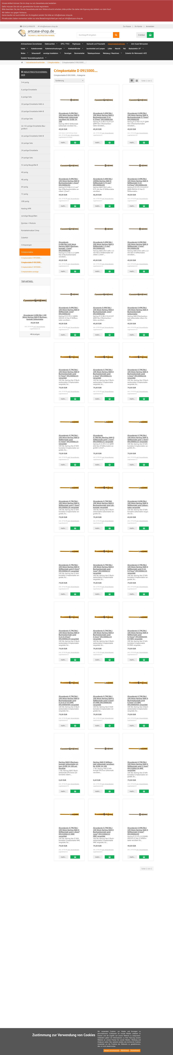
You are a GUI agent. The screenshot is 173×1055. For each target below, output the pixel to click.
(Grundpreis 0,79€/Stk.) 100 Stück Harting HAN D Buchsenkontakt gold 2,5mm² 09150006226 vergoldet (137, 373)
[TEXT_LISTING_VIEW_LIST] (131, 80)
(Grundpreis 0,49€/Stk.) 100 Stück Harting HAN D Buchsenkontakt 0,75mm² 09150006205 (138, 116)
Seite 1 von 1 (146, 80)
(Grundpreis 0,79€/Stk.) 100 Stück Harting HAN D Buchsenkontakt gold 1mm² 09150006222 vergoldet (103, 569)
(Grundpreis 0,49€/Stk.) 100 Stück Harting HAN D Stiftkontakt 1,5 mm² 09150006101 (103, 245)
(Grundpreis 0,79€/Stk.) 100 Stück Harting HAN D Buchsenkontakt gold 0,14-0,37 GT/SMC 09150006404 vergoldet (69, 700)
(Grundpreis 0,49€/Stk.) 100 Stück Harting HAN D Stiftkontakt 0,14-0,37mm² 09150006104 (137, 182)
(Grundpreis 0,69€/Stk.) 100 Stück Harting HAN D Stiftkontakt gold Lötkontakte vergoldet (137, 504)
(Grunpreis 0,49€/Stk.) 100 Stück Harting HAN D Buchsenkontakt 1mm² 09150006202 (103, 310)
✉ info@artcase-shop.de (48, 26)
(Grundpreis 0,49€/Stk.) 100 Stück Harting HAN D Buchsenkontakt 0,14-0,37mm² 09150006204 (103, 116)
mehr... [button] (63, 142)
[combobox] (69, 80)
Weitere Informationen (111, 1050)
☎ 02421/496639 (27, 26)
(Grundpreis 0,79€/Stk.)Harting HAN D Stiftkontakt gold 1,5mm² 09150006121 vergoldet (103, 438)
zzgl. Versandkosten (73, 135)
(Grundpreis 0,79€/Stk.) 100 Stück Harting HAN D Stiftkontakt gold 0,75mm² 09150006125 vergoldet (69, 439)
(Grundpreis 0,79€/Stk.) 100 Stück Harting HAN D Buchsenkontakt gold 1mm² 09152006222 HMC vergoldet (103, 832)
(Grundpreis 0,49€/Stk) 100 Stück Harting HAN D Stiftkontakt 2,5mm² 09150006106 (137, 245)
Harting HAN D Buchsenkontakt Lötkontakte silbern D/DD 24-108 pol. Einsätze (69, 765)
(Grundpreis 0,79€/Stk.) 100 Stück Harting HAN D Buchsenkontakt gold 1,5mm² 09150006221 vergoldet (103, 373)
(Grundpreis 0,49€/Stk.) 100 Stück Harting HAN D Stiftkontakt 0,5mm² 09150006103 (137, 831)
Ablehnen (125, 1050)
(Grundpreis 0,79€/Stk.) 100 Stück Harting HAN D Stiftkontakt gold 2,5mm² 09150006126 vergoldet (69, 504)
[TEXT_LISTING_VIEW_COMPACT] (136, 80)
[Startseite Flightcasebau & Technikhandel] (37, 32)
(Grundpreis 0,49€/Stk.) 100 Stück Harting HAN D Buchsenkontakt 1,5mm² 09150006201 (69, 182)
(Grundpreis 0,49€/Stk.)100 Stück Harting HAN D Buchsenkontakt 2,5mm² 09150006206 (69, 246)
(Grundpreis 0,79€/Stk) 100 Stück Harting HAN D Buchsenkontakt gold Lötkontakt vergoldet (103, 504)
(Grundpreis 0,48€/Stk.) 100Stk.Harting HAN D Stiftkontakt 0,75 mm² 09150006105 (102, 182)
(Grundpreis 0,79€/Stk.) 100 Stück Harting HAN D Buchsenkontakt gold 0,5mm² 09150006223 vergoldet (103, 634)
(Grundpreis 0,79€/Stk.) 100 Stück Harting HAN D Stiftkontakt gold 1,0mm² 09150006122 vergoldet (137, 438)
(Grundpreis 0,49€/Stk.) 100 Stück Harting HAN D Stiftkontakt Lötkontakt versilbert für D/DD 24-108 (69, 117)
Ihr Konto (138, 26)
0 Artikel (141, 35)
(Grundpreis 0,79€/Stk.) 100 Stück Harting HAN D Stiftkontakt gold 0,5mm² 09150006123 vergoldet (69, 568)
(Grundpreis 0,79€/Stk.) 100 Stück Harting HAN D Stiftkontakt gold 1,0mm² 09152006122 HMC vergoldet (69, 832)
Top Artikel (27, 281)
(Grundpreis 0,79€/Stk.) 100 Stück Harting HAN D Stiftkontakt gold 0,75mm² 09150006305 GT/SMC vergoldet (137, 634)
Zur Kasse (127, 26)
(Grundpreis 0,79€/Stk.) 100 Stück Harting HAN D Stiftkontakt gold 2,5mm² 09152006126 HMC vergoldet (137, 766)
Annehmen (135, 1050)
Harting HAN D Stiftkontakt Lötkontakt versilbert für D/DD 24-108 (103, 764)
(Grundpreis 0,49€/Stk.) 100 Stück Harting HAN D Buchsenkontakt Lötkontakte (137, 310)
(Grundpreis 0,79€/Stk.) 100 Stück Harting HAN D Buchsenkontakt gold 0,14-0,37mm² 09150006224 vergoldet (69, 634)
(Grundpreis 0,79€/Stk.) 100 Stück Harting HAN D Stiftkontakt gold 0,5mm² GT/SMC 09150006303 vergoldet (103, 700)
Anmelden (150, 26)
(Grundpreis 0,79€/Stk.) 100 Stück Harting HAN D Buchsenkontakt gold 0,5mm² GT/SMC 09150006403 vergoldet (137, 700)
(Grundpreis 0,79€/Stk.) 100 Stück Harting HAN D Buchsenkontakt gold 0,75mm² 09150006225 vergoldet (69, 373)
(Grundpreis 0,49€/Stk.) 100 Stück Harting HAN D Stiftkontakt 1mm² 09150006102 (69, 310)
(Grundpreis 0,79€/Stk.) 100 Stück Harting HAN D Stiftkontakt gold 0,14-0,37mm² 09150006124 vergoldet (137, 569)
